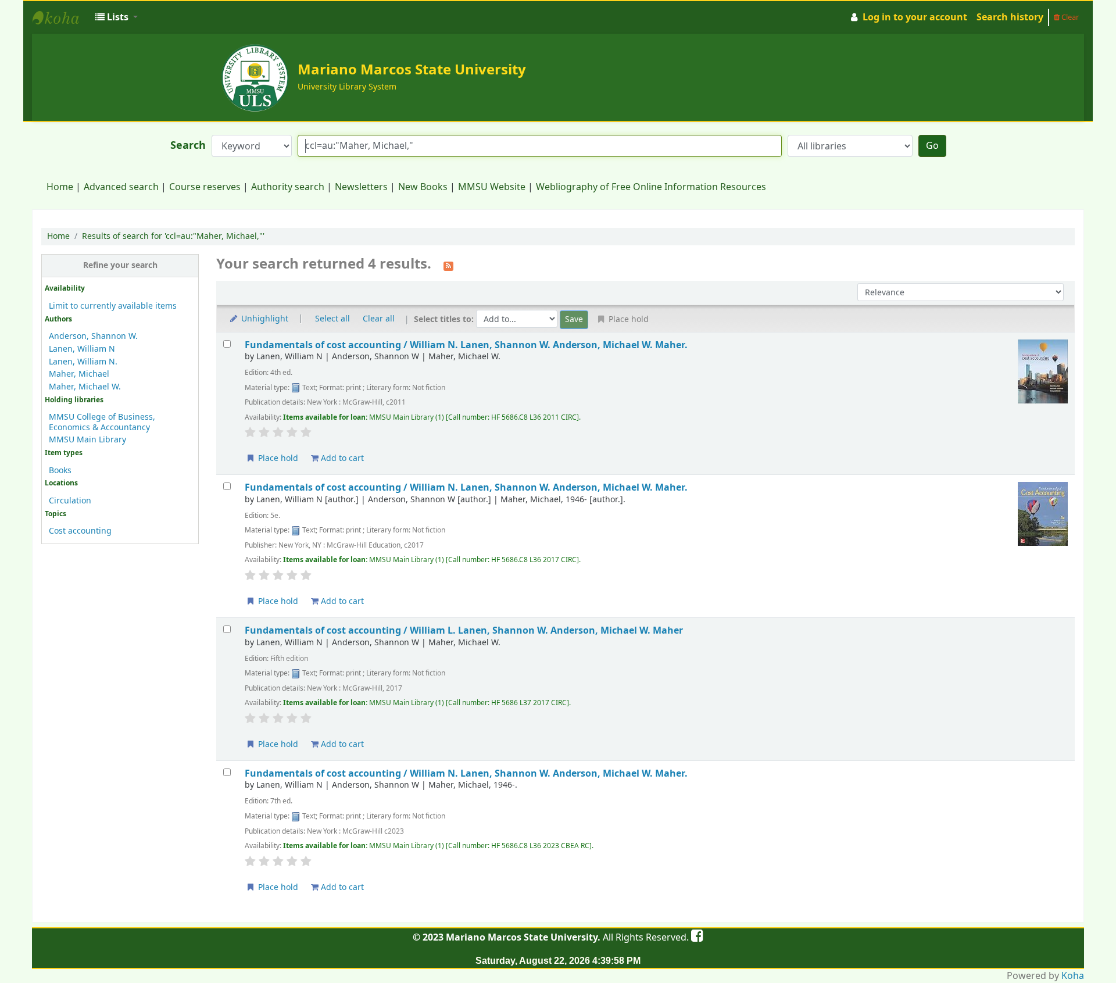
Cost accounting (80, 531)
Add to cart (341, 458)
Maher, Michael (79, 374)
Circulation (70, 501)
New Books (423, 187)
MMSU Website (491, 187)
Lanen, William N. (83, 362)
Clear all (379, 319)
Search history (1010, 17)
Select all (332, 319)
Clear (1069, 17)
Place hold (277, 458)
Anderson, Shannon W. (93, 336)
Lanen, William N (82, 349)
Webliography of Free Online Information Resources (651, 187)
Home (59, 187)
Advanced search (121, 187)
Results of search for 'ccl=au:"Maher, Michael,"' (173, 236)
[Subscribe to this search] (448, 265)
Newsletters (361, 187)
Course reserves (205, 187)
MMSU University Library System (62, 17)
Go (932, 146)
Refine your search (120, 265)
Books (60, 470)
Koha (1072, 976)
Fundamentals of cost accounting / (466, 345)
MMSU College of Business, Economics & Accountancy (102, 422)
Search (188, 145)
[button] (116, 17)
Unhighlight (263, 319)
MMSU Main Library (87, 440)
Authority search (287, 187)
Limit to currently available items (113, 306)
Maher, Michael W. (85, 387)
